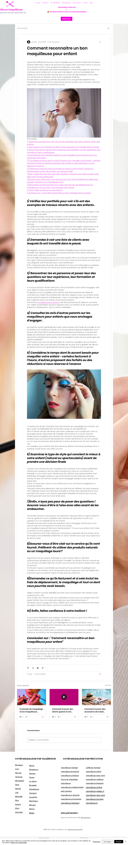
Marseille (18, 796)
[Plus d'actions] (100, 42)
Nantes (18, 789)
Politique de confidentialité (18, 843)
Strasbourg (33, 769)
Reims (31, 766)
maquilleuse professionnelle (72, 787)
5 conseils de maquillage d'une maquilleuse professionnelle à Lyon (31, 710)
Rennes (18, 773)
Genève (32, 773)
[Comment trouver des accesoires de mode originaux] (96, 697)
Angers (18, 804)
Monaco (32, 805)
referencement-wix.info (75, 829)
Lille (16, 793)
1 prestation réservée (67, 7)
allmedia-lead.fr (85, 817)
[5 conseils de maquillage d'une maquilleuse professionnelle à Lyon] (31, 697)
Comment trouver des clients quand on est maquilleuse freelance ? (63, 710)
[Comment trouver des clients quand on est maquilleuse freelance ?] (64, 697)
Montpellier (19, 781)
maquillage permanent (70, 771)
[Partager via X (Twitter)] (33, 668)
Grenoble (18, 812)
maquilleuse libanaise (94, 783)
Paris (17, 785)
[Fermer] (125, 841)
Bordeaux (19, 765)
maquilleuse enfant (93, 771)
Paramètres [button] (96, 842)
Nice (17, 800)
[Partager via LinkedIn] (38, 668)
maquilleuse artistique (70, 775)
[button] (85, 2)
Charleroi (32, 793)
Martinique (33, 801)
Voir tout (108, 685)
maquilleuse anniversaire (71, 799)
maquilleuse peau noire (95, 775)
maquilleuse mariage (69, 768)
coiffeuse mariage (93, 768)
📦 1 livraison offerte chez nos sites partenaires (66, 12)
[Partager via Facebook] (28, 668)
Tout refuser (107, 842)
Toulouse (18, 777)
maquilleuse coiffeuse (94, 779)
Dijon (17, 808)
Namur (31, 809)
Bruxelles (32, 785)
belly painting (66, 791)
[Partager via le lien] (43, 668)
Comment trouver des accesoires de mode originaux (94, 710)
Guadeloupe (34, 789)
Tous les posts (22, 28)
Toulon (31, 777)
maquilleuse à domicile (70, 795)
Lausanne (33, 797)
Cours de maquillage (69, 779)
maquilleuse (66, 783)
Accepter (119, 842)
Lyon (17, 769)
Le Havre (32, 781)
